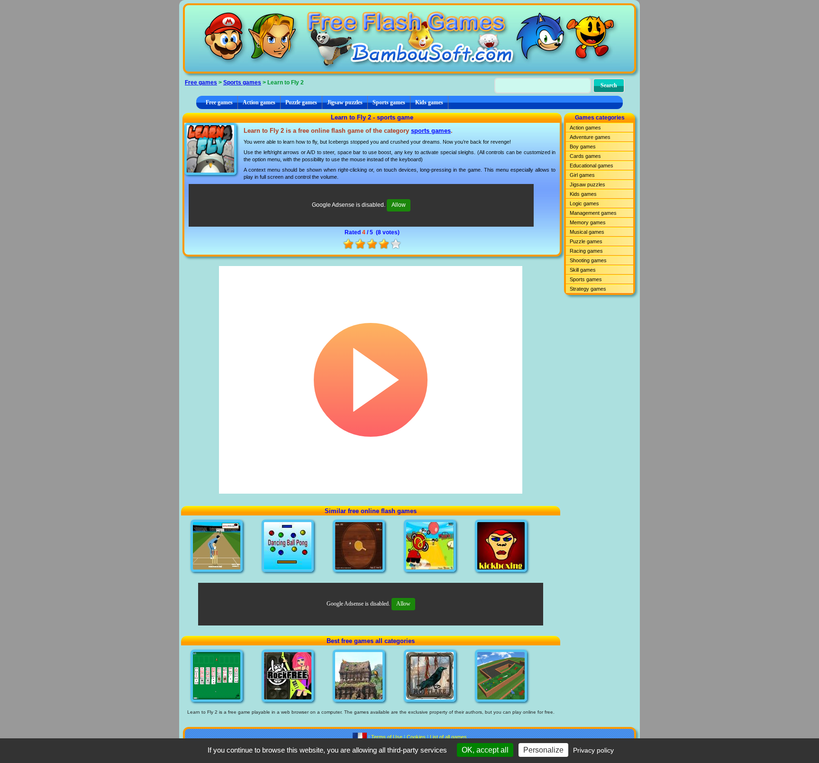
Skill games (583, 270)
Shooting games (588, 260)
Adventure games (590, 137)
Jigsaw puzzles (345, 102)
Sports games (242, 82)
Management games (593, 213)
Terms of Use (386, 737)
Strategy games (588, 289)
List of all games (448, 737)
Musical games (587, 232)
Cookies (416, 737)
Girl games (582, 175)
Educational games (591, 165)
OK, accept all (485, 750)
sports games (431, 130)
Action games (259, 102)
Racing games (586, 251)
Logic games (584, 203)
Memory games (588, 222)
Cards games (585, 156)
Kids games (429, 102)
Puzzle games (301, 102)
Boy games (583, 146)
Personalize (543, 750)
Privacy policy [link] (593, 750)
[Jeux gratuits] (360, 737)
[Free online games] (409, 38)
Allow (398, 205)
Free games (201, 82)
